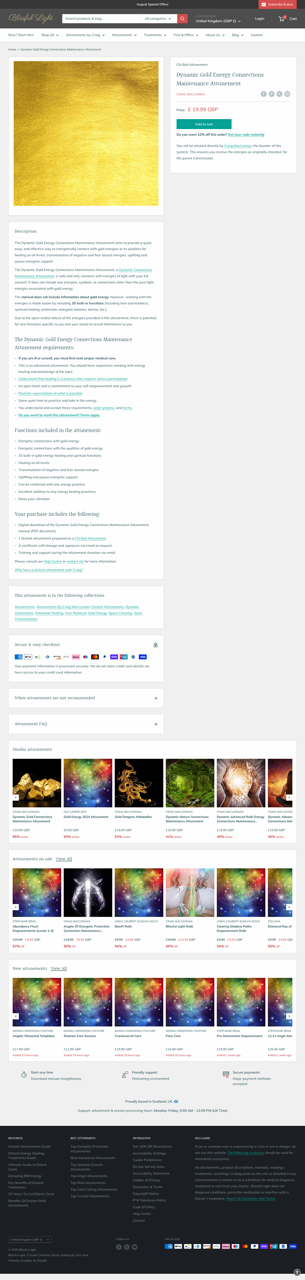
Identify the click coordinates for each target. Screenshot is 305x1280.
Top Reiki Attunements (88, 1183)
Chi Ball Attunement (90, 538)
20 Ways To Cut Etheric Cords (31, 1194)
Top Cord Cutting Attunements (94, 1189)
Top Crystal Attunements (90, 1196)
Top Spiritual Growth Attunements (87, 1167)
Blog (235, 35)
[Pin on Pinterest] (271, 94)
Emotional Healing (49, 613)
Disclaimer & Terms (148, 1187)
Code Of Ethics (144, 1207)
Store (138, 613)
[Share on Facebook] (264, 94)
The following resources (246, 1153)
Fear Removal (76, 613)
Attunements (122, 35)
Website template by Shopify (27, 1260)
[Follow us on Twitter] (127, 1247)
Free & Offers (184, 35)
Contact (257, 35)
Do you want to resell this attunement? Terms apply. (59, 415)
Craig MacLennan (191, 94)
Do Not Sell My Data (148, 1167)
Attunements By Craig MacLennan (63, 607)
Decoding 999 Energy (25, 1176)
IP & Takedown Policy (149, 1200)
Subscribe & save (280, 4)
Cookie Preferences (147, 1160)
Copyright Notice (146, 1193)
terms (127, 408)
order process (104, 408)
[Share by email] (287, 94)
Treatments (153, 35)
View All (64, 859)
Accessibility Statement (151, 1173)
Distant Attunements (108, 607)
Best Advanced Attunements (93, 1158)
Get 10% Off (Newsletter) (152, 1146)
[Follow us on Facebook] (119, 1247)
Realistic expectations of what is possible (50, 393)
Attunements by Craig (83, 35)
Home (12, 49)
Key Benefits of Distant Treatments (26, 1185)
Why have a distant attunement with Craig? (49, 570)
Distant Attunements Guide (29, 1146)
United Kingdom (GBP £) (26, 1239)
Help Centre (53, 561)
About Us (213, 35)
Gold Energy (97, 613)
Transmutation (26, 619)
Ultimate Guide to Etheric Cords (27, 1167)
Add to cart (204, 124)
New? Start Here (21, 35)
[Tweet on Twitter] (279, 94)
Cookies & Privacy (146, 1180)
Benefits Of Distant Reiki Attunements (27, 1203)
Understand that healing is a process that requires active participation (72, 379)
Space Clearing (120, 613)
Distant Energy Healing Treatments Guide (26, 1155)
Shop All (47, 35)
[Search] (182, 18)
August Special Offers (152, 4)
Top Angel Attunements (89, 1176)
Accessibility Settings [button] (149, 1153)
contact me (75, 561)
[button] (16, 797)
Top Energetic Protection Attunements (89, 1148)
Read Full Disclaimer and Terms (250, 1198)
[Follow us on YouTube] (135, 1247)
